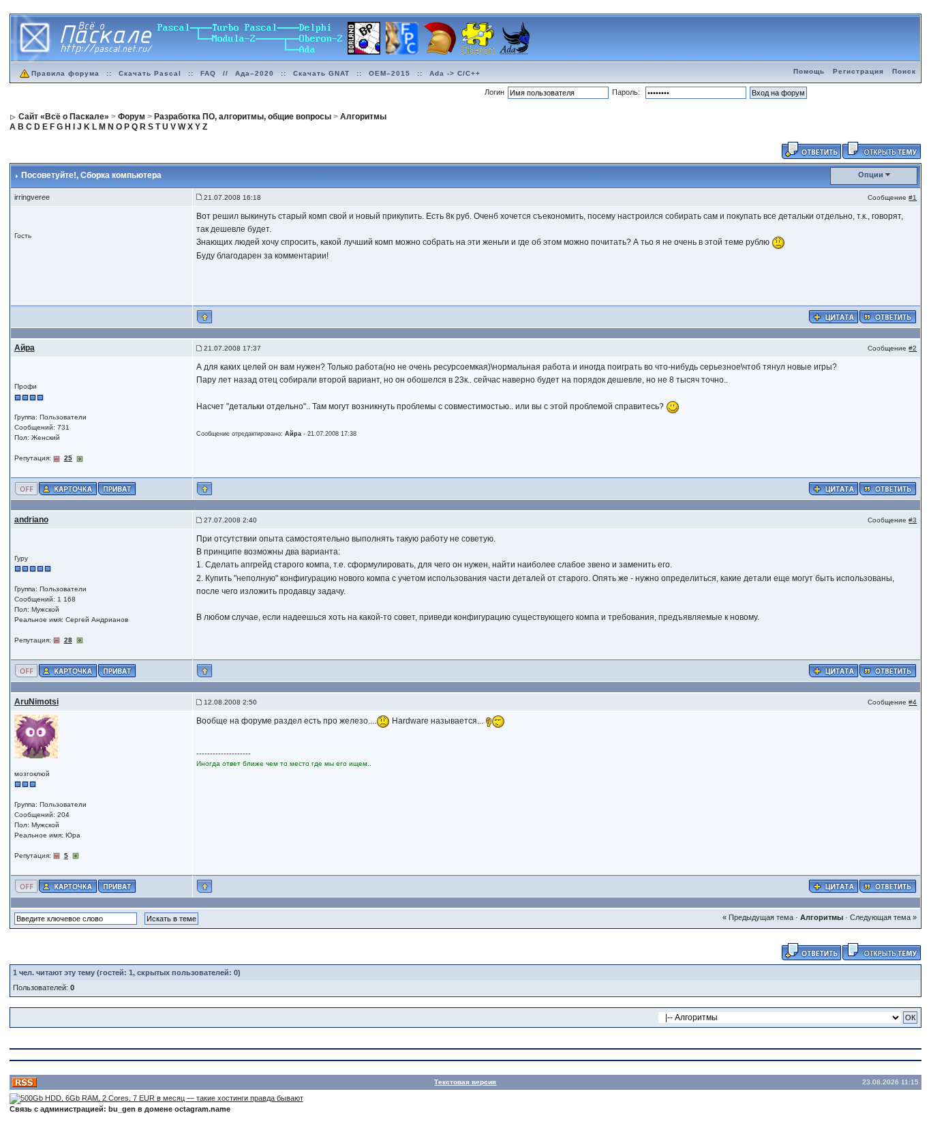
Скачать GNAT (321, 73)
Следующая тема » (883, 917)
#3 (913, 520)
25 (68, 458)
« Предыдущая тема (757, 917)
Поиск (904, 71)
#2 (913, 348)
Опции (870, 174)
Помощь (809, 71)
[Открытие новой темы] (881, 149)
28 (68, 640)
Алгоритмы (821, 917)
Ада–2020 (254, 73)
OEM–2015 (389, 73)
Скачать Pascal (150, 73)
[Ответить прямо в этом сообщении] (888, 316)
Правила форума (65, 73)
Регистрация (858, 71)
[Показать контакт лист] (67, 488)
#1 (913, 197)
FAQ (208, 73)
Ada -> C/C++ (454, 73)
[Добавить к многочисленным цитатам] (833, 316)
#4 (913, 702)
